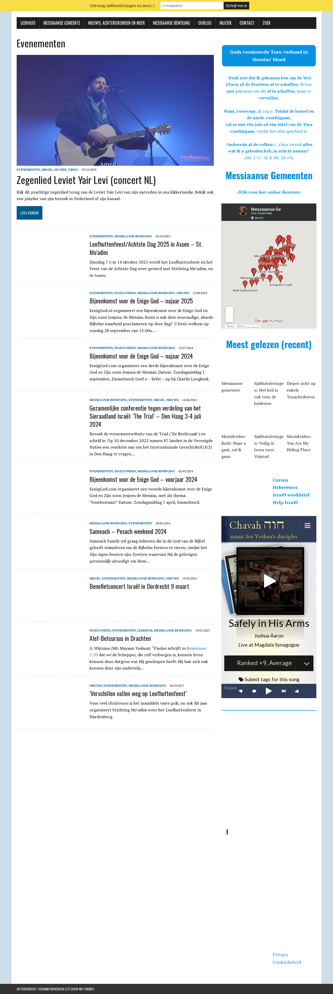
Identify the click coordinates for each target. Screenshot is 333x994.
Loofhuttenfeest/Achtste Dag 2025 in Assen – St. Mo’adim (145, 248)
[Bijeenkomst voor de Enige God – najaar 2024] (50, 380)
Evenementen (28, 169)
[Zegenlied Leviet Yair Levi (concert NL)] (115, 162)
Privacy (280, 954)
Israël (47, 169)
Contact (247, 23)
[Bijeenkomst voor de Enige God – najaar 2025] (50, 325)
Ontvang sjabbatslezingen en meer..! (122, 5)
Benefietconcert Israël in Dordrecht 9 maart (139, 586)
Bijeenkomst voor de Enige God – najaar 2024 (141, 355)
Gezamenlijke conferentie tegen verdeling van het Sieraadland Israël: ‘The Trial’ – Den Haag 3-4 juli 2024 (145, 416)
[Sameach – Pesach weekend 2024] (50, 555)
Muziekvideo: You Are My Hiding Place (299, 443)
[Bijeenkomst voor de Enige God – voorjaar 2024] (50, 503)
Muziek (226, 23)
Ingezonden (125, 293)
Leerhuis (28, 23)
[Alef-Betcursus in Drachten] (50, 662)
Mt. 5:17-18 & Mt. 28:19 (268, 158)
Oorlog (205, 23)
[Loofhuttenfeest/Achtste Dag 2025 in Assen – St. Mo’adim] (50, 268)
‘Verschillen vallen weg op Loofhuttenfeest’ (138, 693)
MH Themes (86, 989)
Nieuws (183, 293)
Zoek (266, 23)
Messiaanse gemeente (61, 23)
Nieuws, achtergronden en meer (116, 23)
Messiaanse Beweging (171, 23)
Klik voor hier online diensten (269, 192)
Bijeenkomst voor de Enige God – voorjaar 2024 (143, 479)
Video (73, 169)
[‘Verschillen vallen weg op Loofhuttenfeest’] (50, 717)
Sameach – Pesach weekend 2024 (127, 531)
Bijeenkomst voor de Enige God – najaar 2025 (141, 300)
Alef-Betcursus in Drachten (120, 638)
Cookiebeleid (287, 962)
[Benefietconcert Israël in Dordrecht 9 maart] (50, 610)
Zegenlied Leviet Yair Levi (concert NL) (86, 179)
